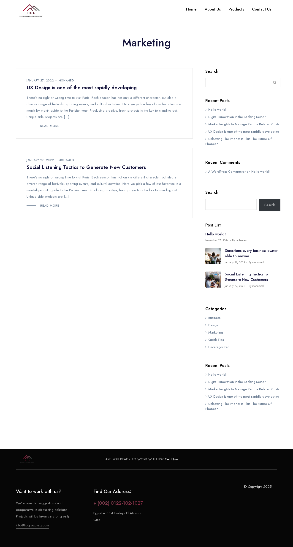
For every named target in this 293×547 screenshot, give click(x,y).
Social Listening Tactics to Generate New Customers (86, 167)
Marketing (215, 332)
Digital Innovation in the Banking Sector (237, 117)
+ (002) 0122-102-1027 (118, 503)
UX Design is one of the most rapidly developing (82, 87)
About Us (213, 9)
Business (214, 317)
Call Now (171, 459)
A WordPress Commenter (227, 171)
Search (211, 71)
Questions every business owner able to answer (251, 253)
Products (236, 9)
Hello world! (217, 109)
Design (213, 325)
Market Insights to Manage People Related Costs (243, 124)
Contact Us (261, 9)
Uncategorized (219, 347)
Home (191, 9)
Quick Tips (216, 339)
